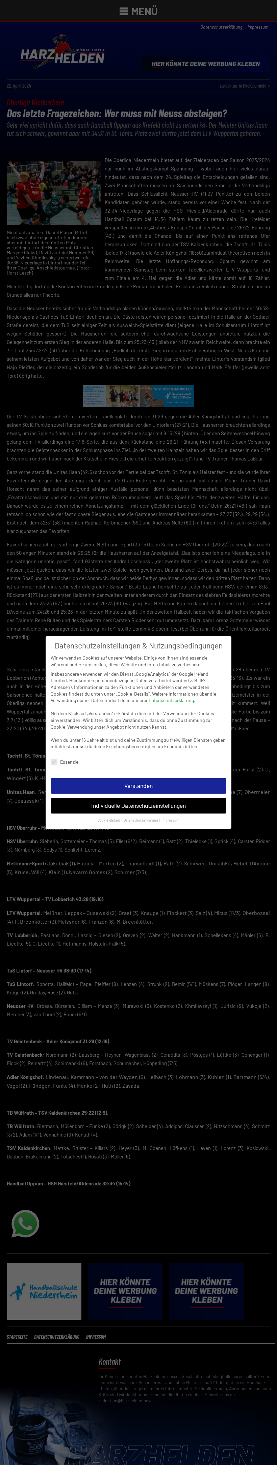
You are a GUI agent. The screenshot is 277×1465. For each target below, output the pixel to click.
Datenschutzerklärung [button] (141, 820)
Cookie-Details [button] (109, 820)
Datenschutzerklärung (171, 700)
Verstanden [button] (138, 785)
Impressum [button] (170, 820)
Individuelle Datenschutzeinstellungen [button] (138, 805)
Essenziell (70, 762)
